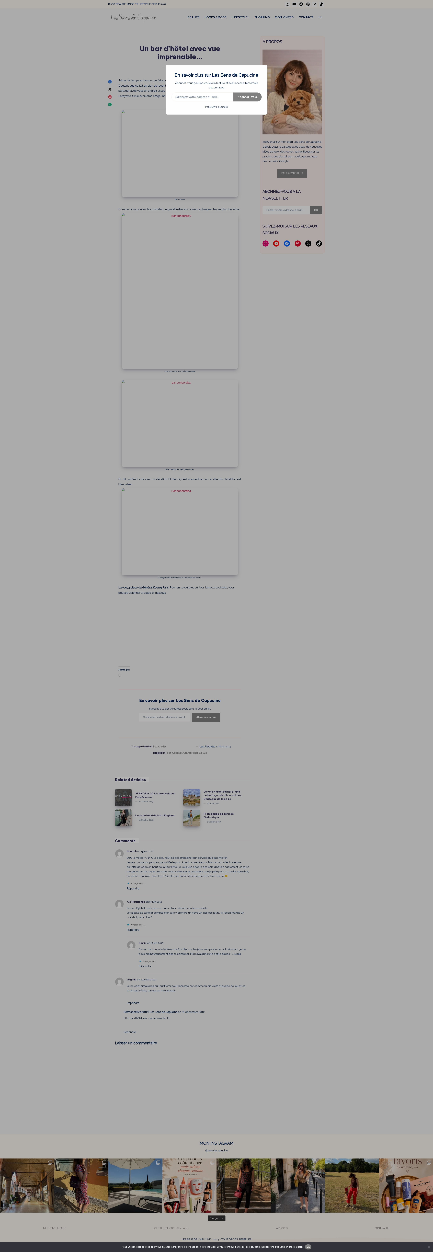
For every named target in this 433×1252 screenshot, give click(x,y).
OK (308, 1246)
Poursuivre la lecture (216, 107)
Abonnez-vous (247, 97)
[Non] (428, 1247)
